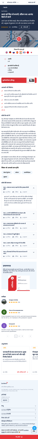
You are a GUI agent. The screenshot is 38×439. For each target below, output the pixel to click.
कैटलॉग (5, 7)
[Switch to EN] (7, 52)
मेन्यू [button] (2, 406)
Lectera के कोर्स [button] (6, 414)
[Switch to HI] (21, 52)
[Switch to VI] (28, 52)
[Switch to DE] (10, 52)
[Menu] (3, 2)
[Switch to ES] (17, 52)
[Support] (34, 428)
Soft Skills (4, 11)
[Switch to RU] (14, 52)
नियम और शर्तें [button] (5, 418)
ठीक (34, 431)
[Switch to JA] (31, 52)
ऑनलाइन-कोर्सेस (11, 2)
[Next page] (30, 336)
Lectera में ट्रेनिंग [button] (6, 410)
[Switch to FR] (24, 52)
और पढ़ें (3, 110)
